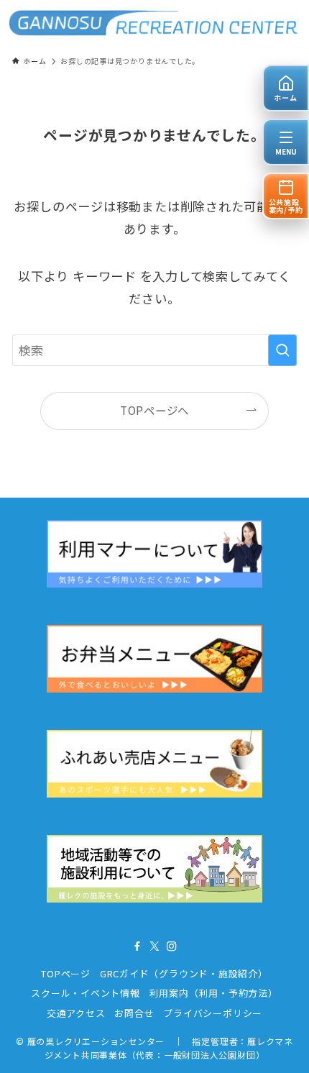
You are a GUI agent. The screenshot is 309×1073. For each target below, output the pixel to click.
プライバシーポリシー (212, 1013)
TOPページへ (154, 410)
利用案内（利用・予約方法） (213, 993)
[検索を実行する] (282, 350)
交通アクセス (76, 1013)
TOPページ (66, 973)
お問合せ (134, 1013)
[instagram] (171, 946)
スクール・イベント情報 (85, 993)
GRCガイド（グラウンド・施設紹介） (184, 973)
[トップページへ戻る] (154, 38)
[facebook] (137, 946)
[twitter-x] (154, 946)
